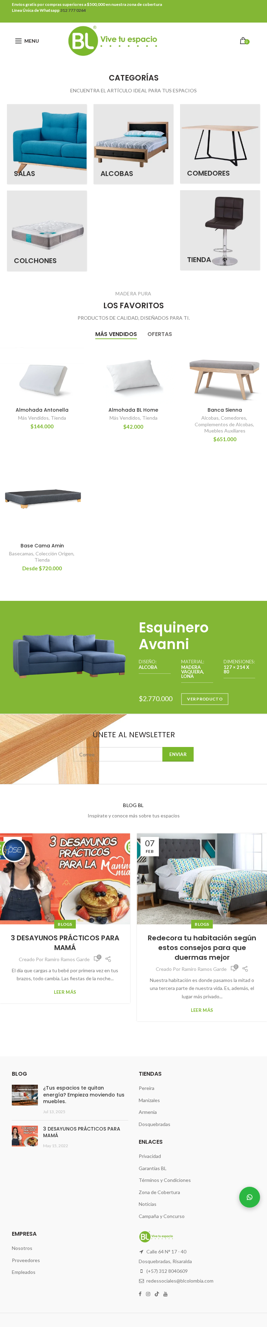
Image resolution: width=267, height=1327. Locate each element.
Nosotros (22, 1248)
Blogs (65, 924)
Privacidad (150, 1156)
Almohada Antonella (42, 410)
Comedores (233, 418)
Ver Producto (204, 699)
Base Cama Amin (42, 546)
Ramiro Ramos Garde (67, 969)
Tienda (58, 418)
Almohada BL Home (133, 410)
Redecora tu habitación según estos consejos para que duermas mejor (65, 947)
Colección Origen (54, 553)
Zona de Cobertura (159, 1192)
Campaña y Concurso (162, 1216)
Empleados (23, 1272)
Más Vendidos (33, 418)
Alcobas (210, 418)
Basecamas (21, 553)
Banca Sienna (225, 410)
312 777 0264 (72, 10)
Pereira (146, 1088)
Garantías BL (153, 1168)
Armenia (148, 1112)
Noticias (147, 1204)
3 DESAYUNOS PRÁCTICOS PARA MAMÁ (81, 1132)
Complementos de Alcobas (224, 424)
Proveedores (26, 1260)
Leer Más (65, 1010)
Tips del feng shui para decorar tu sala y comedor (202, 942)
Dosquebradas (154, 1124)
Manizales (149, 1100)
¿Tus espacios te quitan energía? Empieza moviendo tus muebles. (83, 1094)
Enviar (178, 754)
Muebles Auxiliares (224, 431)
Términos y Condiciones (165, 1180)
